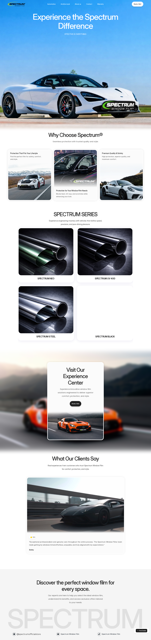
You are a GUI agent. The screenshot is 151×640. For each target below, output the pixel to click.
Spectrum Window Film (70, 634)
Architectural (65, 4)
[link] (141, 630)
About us (78, 4)
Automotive (51, 4)
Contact (89, 4)
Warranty (100, 4)
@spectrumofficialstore (29, 634)
